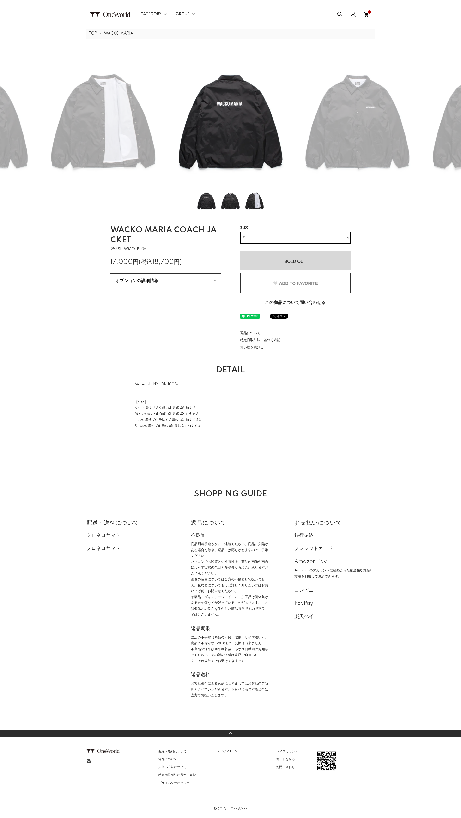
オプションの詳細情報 (136, 280)
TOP (93, 34)
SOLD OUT (295, 261)
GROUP (183, 14)
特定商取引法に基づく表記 (260, 340)
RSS (220, 751)
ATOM (232, 751)
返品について (250, 333)
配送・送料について (172, 751)
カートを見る (285, 759)
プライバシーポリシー (174, 783)
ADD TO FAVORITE (298, 283)
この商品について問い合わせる (295, 302)
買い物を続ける (252, 347)
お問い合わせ (285, 767)
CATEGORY (150, 14)
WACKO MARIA (118, 34)
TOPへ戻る (230, 733)
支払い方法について (172, 767)
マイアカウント (287, 751)
